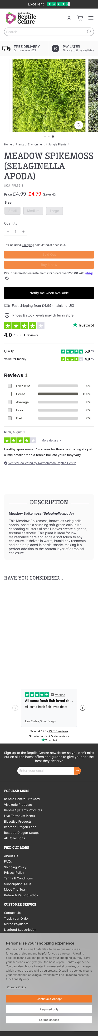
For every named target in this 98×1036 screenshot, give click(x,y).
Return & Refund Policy (21, 895)
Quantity (10, 223)
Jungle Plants (57, 144)
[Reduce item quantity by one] (8, 232)
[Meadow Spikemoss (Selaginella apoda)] (33, 630)
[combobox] (49, 32)
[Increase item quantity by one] (23, 232)
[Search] (89, 32)
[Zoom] (78, 125)
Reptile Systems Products (23, 810)
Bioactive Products (18, 821)
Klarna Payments (16, 924)
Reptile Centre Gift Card (22, 799)
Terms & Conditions (18, 878)
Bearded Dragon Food (20, 827)
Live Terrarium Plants (19, 816)
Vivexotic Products (18, 804)
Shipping (28, 245)
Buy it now (49, 265)
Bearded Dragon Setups (21, 833)
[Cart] (79, 18)
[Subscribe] (77, 771)
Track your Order (16, 918)
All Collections (14, 838)
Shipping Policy (15, 867)
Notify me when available (49, 293)
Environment (36, 144)
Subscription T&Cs (17, 884)
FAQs (8, 861)
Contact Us (12, 913)
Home (8, 144)
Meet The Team (15, 889)
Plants (20, 144)
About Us (11, 856)
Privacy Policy (14, 872)
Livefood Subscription (20, 929)
